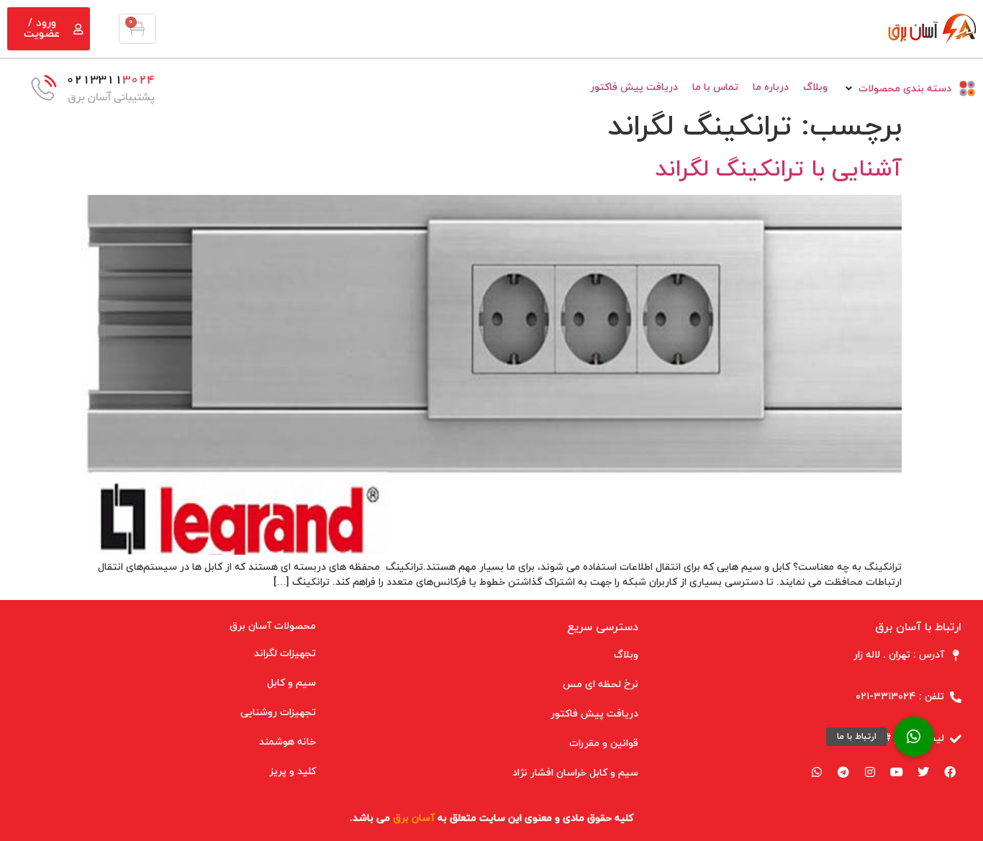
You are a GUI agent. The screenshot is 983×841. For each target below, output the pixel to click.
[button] (914, 737)
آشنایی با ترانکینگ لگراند (778, 169)
